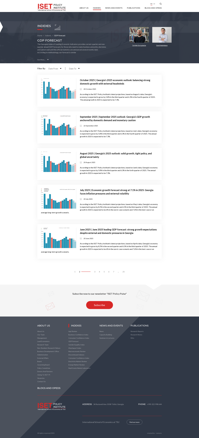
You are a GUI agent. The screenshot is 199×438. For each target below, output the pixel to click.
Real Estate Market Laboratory (79, 368)
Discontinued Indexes (76, 355)
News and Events (114, 8)
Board (39, 361)
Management (42, 338)
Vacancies (41, 378)
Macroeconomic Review (76, 351)
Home (39, 35)
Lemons (159, 433)
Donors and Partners (45, 371)
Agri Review (72, 331)
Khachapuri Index (74, 348)
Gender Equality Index (76, 345)
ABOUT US (84, 8)
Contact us (41, 381)
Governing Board (43, 365)
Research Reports (137, 331)
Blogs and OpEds (153, 8)
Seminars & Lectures (107, 338)
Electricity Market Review (77, 361)
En (151, 4)
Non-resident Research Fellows (48, 348)
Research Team (42, 345)
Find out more (134, 422)
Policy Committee (43, 368)
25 (124, 272)
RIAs (132, 338)
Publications (134, 8)
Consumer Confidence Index (78, 338)
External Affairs (42, 358)
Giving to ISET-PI (43, 375)
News (102, 331)
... (118, 272)
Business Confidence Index (78, 335)
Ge (154, 4)
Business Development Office (48, 351)
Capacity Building (106, 335)
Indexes (97, 8)
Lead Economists (43, 341)
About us (40, 331)
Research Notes (136, 335)
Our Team (41, 335)
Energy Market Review (76, 365)
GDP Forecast (59, 35)
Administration (42, 355)
